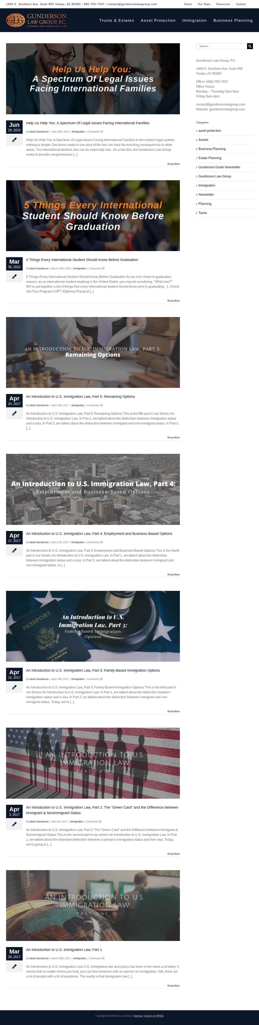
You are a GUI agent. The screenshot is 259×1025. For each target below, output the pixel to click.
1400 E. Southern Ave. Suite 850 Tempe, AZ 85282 (43, 4)
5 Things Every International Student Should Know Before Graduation (82, 260)
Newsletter (206, 194)
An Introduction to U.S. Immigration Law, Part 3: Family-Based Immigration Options (93, 670)
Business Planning (212, 149)
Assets (203, 139)
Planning (204, 203)
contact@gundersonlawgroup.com (132, 4)
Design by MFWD (154, 1015)
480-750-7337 (94, 4)
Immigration (78, 131)
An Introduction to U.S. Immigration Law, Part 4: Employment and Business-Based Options (99, 534)
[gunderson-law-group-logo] (36, 14)
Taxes (202, 213)
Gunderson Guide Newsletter (219, 167)
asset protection (209, 130)
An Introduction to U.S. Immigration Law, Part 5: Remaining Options (80, 397)
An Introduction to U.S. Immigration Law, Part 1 (64, 950)
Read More (174, 164)
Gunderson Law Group (214, 176)
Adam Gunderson (39, 131)
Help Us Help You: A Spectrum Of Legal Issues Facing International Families (87, 123)
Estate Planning (209, 158)
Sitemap (138, 1015)
